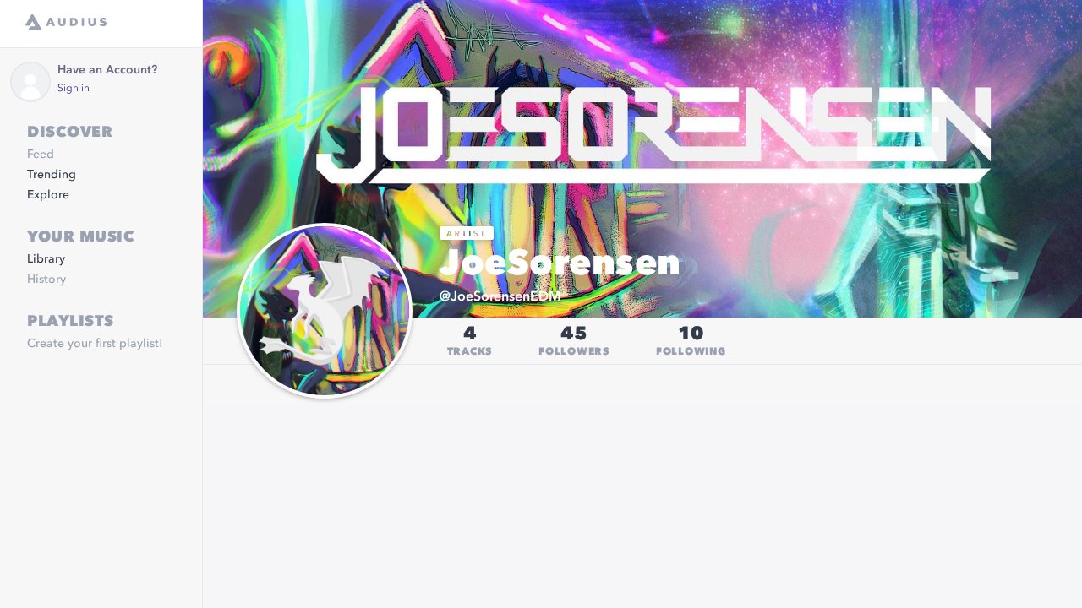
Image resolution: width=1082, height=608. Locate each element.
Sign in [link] (73, 89)
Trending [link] (51, 175)
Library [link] (46, 259)
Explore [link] (48, 195)
